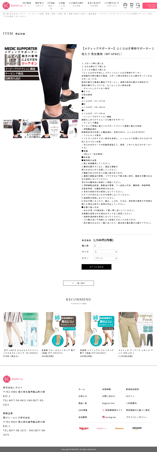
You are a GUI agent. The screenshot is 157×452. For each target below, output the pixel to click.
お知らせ (82, 396)
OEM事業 (82, 410)
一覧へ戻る (78, 283)
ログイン (130, 396)
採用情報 (106, 389)
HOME (27, 4)
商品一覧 (82, 403)
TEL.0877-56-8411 (15, 400)
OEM (62, 5)
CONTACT (112, 4)
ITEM (51, 5)
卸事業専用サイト (114, 410)
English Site (108, 403)
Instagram (110, 417)
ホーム (81, 389)
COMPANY (76, 4)
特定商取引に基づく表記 (138, 410)
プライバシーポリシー (136, 417)
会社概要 (82, 417)
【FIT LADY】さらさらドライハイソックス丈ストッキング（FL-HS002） (21, 351)
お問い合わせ (108, 396)
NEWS (39, 4)
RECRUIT (94, 4)
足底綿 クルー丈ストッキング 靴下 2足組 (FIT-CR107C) (58, 351)
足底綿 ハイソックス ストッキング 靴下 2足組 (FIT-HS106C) (97, 351)
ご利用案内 (131, 403)
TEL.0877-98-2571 (15, 430)
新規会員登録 (132, 389)
